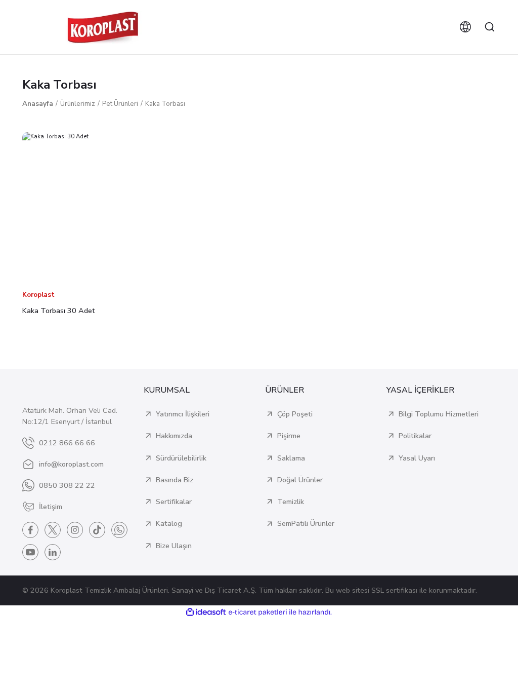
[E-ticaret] (257, 612)
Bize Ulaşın (174, 546)
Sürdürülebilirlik (181, 458)
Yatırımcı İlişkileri (182, 414)
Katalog (169, 523)
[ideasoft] (206, 612)
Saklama (291, 458)
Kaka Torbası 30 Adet (58, 310)
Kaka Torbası (165, 103)
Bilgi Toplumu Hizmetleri (439, 414)
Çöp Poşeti (295, 414)
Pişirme (288, 436)
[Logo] (102, 27)
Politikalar (415, 436)
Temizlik (290, 501)
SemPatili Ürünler (305, 523)
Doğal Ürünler (300, 480)
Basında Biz (174, 480)
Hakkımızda (174, 436)
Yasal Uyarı (417, 458)
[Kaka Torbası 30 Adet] (97, 207)
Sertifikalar (174, 501)
